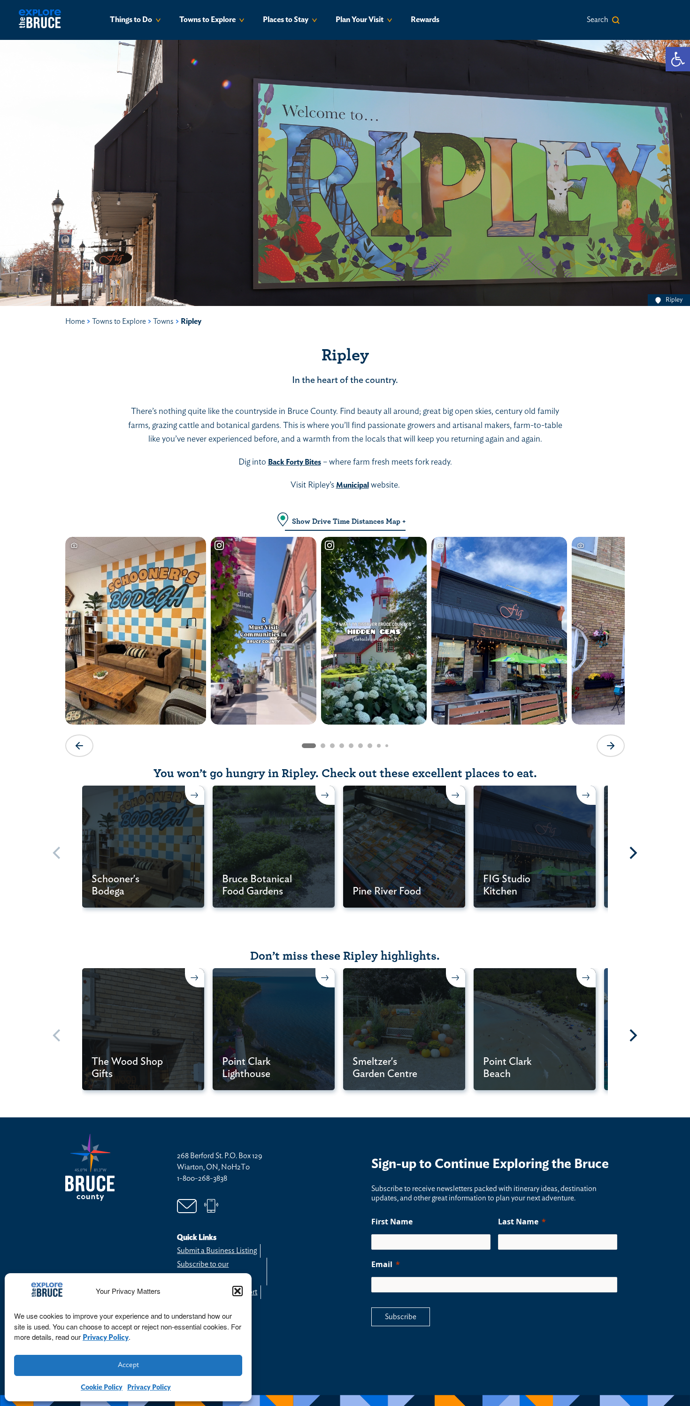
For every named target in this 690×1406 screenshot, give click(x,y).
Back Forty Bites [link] (294, 462)
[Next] (632, 853)
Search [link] (597, 19)
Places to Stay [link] (285, 19)
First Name (392, 1221)
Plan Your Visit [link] (359, 19)
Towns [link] (163, 321)
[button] (237, 1291)
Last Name (518, 1221)
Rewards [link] (425, 19)
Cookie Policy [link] (102, 1387)
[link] (678, 59)
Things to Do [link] (131, 19)
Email (381, 1264)
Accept (128, 1364)
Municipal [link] (352, 485)
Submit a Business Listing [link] (217, 1250)
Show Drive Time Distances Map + (349, 521)
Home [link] (75, 321)
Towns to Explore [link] (207, 19)
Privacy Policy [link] (106, 1337)
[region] (345, 646)
